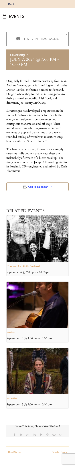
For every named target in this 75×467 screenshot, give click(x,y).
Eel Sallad (12, 398)
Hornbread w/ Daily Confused (23, 266)
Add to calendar (38, 186)
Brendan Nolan (59, 451)
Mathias (11, 332)
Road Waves (14, 451)
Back (11, 4)
